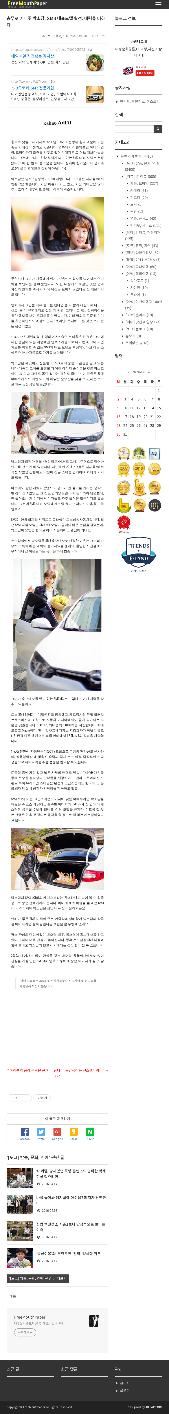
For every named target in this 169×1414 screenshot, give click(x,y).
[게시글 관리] (27, 1098)
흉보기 (133, 336)
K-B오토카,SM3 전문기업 (32, 88)
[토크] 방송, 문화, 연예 (61, 36)
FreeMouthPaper (29, 1317)
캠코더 (138, 198)
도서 (136, 205)
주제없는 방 (137, 343)
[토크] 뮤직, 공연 (141, 246)
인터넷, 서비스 (145, 226)
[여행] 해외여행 (140, 274)
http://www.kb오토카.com (29, 82)
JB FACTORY (153, 1407)
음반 (137, 212)
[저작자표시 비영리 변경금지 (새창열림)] (57, 1098)
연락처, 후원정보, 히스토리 (140, 102)
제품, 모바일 (143, 184)
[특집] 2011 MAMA (143, 260)
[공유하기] (21, 1098)
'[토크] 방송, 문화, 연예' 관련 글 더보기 (38, 1279)
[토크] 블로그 (139, 329)
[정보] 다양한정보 (142, 253)
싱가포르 (139, 281)
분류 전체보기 (136, 156)
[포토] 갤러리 (139, 315)
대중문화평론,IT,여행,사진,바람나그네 (38, 1323)
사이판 (138, 288)
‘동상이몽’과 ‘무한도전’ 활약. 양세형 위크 (68, 1254)
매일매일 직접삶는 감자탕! (33, 56)
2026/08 (138, 372)
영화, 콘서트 (142, 219)
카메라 (138, 191)
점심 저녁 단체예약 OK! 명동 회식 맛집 (40, 62)
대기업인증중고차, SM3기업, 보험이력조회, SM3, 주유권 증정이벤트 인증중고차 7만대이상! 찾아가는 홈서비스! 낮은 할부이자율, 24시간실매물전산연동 (44, 97)
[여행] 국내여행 (140, 267)
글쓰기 (125, 1391)
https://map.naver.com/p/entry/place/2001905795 (48, 50)
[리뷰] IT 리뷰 (140, 177)
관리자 (125, 1383)
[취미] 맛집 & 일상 (143, 322)
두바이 (137, 295)
